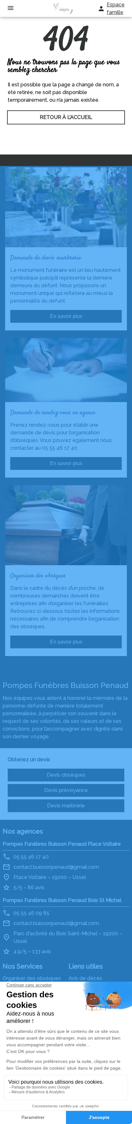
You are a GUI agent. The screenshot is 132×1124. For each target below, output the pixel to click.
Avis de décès (85, 978)
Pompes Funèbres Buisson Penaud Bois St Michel (62, 900)
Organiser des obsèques (32, 978)
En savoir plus (66, 316)
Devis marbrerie (66, 806)
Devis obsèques (66, 775)
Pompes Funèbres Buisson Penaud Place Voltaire (62, 844)
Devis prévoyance (66, 790)
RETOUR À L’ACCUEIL (66, 117)
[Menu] (10, 8)
